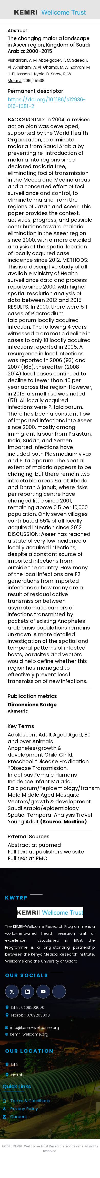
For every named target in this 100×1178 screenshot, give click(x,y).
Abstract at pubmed (34, 845)
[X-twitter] (12, 991)
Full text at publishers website (46, 851)
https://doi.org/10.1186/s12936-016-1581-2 (47, 103)
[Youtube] (43, 991)
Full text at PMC (27, 858)
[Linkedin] (27, 991)
